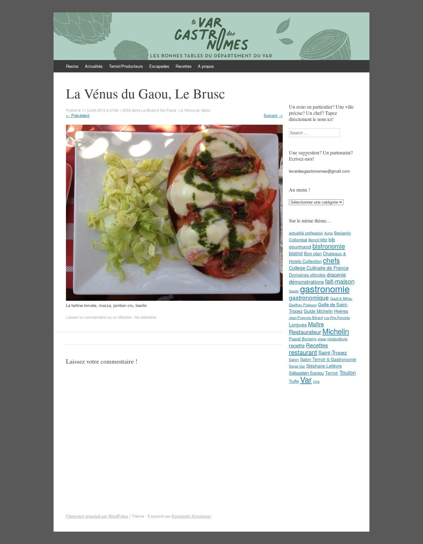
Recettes (184, 66)
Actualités (94, 66)
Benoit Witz (317, 239)
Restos (72, 66)
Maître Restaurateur (306, 328)
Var (306, 379)
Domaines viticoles (307, 275)
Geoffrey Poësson (303, 304)
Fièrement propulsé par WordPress (97, 516)
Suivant (273, 115)
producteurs (337, 338)
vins (316, 381)
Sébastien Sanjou (306, 372)
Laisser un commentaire (86, 317)
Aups (328, 232)
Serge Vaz (297, 366)
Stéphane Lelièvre (324, 366)
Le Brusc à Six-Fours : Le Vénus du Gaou (176, 110)
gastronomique (309, 297)
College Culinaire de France (319, 267)
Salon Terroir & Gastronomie (328, 359)
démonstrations (306, 281)
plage (322, 338)
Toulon (347, 372)
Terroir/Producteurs (126, 66)
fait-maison (340, 281)
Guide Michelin (318, 311)
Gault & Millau (341, 298)
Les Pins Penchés (337, 317)
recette (297, 345)
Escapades (159, 66)
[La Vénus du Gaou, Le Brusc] (174, 299)
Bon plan (313, 253)
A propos (206, 66)
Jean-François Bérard (306, 317)
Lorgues (298, 324)
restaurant (303, 352)
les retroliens (145, 317)
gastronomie (325, 288)
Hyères (341, 311)
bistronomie (328, 245)
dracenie (336, 274)
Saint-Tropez (332, 352)
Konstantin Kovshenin (191, 516)
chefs (331, 260)
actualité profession (306, 233)
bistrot (296, 253)
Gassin (294, 291)
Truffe (294, 381)
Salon (294, 359)
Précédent (77, 115)
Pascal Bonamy (302, 339)
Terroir (331, 373)
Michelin (335, 331)
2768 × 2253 (120, 110)
